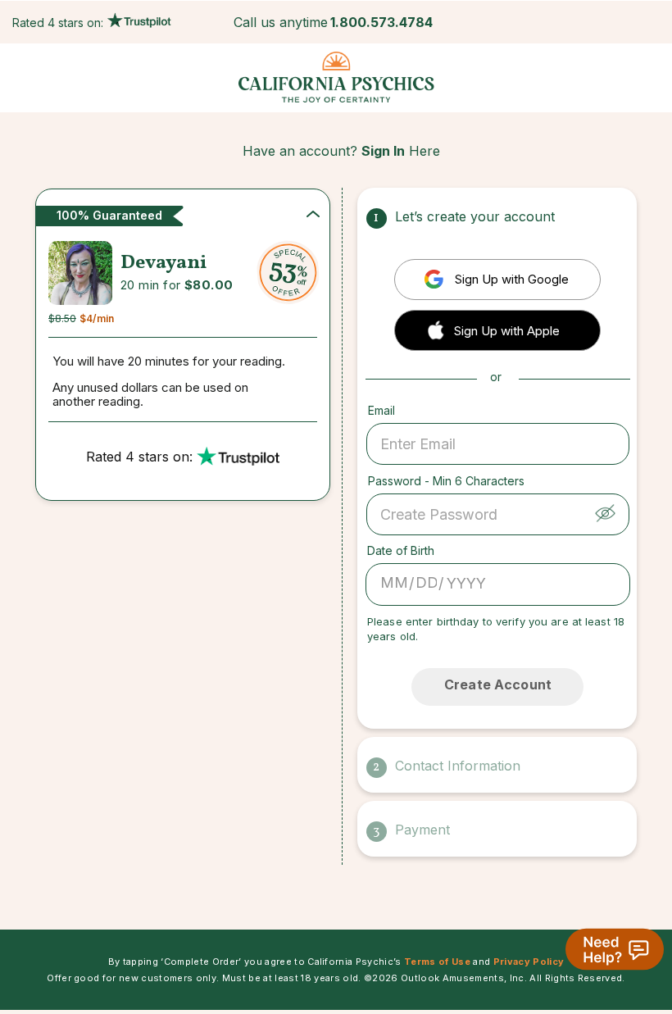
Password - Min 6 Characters (446, 481)
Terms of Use (437, 961)
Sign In (383, 151)
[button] (497, 329)
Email (381, 410)
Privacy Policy (529, 961)
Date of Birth (400, 550)
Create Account (498, 684)
